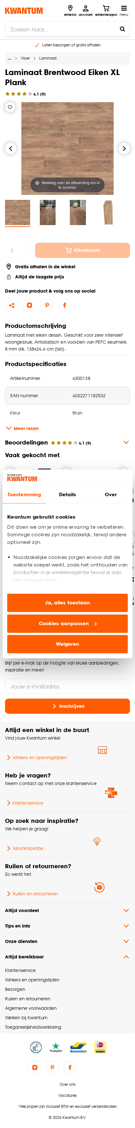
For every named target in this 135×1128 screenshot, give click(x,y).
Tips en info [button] (17, 925)
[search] (67, 29)
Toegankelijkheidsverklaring (33, 1027)
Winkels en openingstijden (40, 757)
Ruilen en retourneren (35, 893)
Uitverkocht (87, 250)
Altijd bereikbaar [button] (24, 956)
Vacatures (67, 1095)
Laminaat (48, 58)
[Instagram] (29, 305)
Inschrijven (71, 706)
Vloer (25, 58)
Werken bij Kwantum (26, 1017)
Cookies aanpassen (64, 623)
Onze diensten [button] (21, 941)
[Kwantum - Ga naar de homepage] (24, 11)
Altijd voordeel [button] (22, 910)
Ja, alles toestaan (67, 603)
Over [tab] (111, 495)
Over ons (67, 1084)
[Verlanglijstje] (10, 107)
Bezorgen (15, 989)
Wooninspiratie (28, 848)
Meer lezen (26, 428)
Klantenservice (28, 802)
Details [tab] (67, 495)
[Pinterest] (47, 305)
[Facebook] (64, 305)
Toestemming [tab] (24, 495)
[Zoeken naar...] (122, 29)
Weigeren (67, 644)
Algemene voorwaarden (31, 1008)
